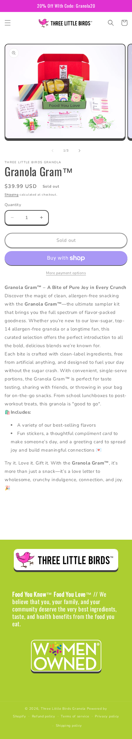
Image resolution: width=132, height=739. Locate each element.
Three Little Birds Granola (63, 708)
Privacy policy (107, 716)
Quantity (13, 205)
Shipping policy (69, 725)
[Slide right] (79, 150)
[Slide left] (52, 150)
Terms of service (75, 716)
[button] (7, 23)
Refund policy (43, 716)
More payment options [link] (66, 272)
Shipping (12, 195)
